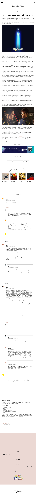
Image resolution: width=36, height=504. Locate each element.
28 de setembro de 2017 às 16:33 (13, 327)
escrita (18, 443)
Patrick (7, 245)
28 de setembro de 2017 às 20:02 (13, 338)
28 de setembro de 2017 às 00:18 (10, 200)
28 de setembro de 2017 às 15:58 (10, 288)
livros (18, 447)
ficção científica (18, 445)
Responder (7, 203)
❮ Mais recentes (6, 424)
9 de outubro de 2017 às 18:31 (12, 364)
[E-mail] (26, 161)
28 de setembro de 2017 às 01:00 (13, 211)
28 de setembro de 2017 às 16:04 (13, 267)
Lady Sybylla (20, 156)
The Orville (20, 136)
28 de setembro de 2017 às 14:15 (10, 246)
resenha (18, 449)
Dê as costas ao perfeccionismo (26, 425)
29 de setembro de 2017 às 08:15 (13, 349)
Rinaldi (7, 199)
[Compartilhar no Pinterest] (21, 161)
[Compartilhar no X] (15, 161)
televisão (18, 451)
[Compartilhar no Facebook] (9, 161)
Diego (9, 266)
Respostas (7, 207)
